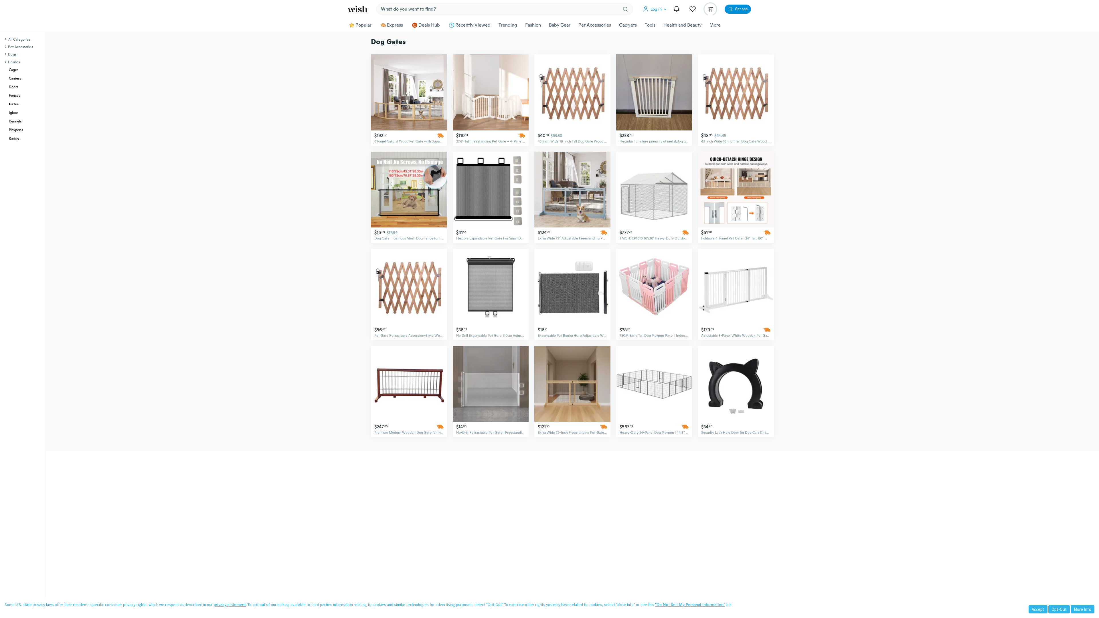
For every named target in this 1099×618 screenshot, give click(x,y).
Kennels (15, 121)
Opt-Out (1059, 609)
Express (395, 25)
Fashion (533, 25)
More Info (1082, 609)
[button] (656, 9)
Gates (14, 104)
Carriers (15, 78)
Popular (363, 25)
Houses (13, 62)
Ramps (14, 138)
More (715, 25)
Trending (508, 25)
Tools (650, 25)
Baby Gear (559, 25)
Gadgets (628, 25)
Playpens (16, 130)
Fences (14, 95)
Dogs (12, 54)
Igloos (13, 112)
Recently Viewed (473, 25)
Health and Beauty (682, 25)
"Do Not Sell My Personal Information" (690, 604)
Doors (13, 87)
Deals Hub (429, 25)
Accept (1038, 609)
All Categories (19, 40)
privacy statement (230, 604)
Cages (13, 70)
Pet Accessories (594, 25)
